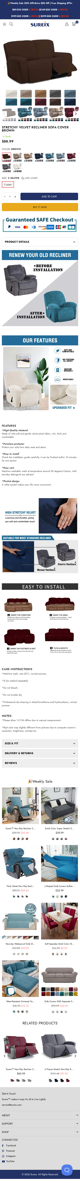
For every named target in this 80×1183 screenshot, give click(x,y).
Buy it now (40, 207)
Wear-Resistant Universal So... (20, 1001)
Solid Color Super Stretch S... (59, 828)
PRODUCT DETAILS (17, 242)
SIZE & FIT (11, 743)
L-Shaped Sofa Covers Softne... (59, 886)
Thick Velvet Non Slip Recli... (21, 886)
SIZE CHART (31, 178)
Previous (4, 67)
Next (75, 67)
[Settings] (66, 24)
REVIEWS (11, 763)
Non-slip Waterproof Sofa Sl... (20, 944)
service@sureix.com (12, 1105)
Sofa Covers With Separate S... (59, 1001)
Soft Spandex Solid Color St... (59, 944)
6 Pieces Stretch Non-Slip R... (59, 1069)
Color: (11, 149)
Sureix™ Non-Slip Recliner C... (21, 828)
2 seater (8, 184)
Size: (20, 178)
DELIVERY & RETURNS (19, 753)
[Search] (11, 24)
